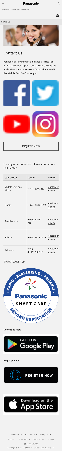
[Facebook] (16, 81)
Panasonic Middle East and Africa (15, 9)
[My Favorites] (58, 15)
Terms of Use (38, 439)
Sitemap (51, 439)
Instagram (44, 434)
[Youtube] (16, 112)
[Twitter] (45, 81)
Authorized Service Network (18, 69)
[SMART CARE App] (31, 295)
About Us (11, 439)
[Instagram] (45, 112)
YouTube (32, 434)
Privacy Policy (24, 439)
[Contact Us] (31, 35)
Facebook (15, 434)
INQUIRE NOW (31, 146)
